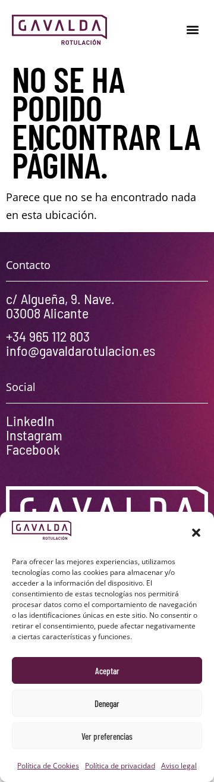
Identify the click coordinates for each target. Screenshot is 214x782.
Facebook (33, 449)
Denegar (107, 703)
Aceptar (107, 670)
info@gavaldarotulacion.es (80, 350)
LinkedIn (30, 420)
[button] (196, 533)
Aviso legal (179, 766)
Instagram (34, 434)
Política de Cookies (48, 766)
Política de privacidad (120, 766)
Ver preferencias (107, 736)
